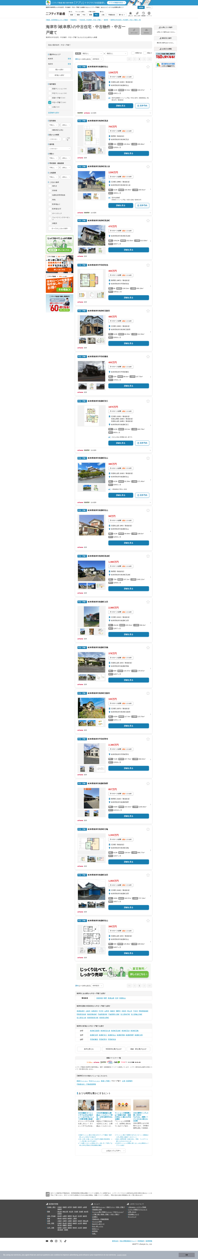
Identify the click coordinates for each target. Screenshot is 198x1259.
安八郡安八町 (81, 1018)
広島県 (60, 1223)
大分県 (80, 1228)
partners (46, 1255)
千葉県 (76, 1211)
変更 (69, 59)
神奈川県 (65, 1211)
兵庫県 (65, 1221)
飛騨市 (118, 1011)
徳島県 (85, 1223)
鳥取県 (70, 1223)
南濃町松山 (112, 1035)
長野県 (70, 1216)
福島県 (60, 1209)
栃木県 (86, 1211)
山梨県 (65, 1216)
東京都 (60, 1211)
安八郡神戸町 (125, 1014)
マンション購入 (97, 1212)
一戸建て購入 (96, 1214)
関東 (48, 1211)
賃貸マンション (100, 1207)
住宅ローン (95, 1229)
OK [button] (187, 1255)
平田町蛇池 (112, 1039)
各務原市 (94, 1011)
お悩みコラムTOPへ (113, 1151)
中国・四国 (50, 1223)
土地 (123, 1081)
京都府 (70, 1221)
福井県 (85, 1216)
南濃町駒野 (130, 1035)
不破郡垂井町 (102, 1014)
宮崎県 (85, 1228)
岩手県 (70, 1207)
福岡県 (60, 1228)
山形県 (85, 1207)
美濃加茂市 (81, 1011)
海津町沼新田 (95, 1031)
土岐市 (88, 1011)
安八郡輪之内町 (136, 1014)
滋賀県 (75, 1221)
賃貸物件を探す (53, 113)
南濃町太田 (139, 1035)
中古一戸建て (115, 1214)
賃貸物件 (129, 1081)
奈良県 (80, 1221)
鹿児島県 (60, 1230)
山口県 (80, 1223)
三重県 (75, 1218)
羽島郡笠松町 (81, 1014)
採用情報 (149, 1241)
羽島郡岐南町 (143, 1011)
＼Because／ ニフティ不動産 (137, 1207)
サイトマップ (132, 1217)
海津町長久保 (105, 1031)
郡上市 (129, 1011)
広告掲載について (133, 1214)
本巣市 (124, 1011)
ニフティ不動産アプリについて (137, 1209)
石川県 (80, 1216)
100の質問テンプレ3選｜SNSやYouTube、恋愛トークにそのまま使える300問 (140, 1117)
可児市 (101, 1011)
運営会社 (115, 1241)
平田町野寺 (103, 1039)
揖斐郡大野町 (104, 1018)
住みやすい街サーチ (98, 1224)
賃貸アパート (111, 1207)
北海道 (60, 1207)
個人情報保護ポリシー (128, 1241)
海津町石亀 (135, 1031)
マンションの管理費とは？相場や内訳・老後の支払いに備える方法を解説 (123, 1116)
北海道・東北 (51, 1207)
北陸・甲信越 (51, 1216)
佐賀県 (65, 1228)
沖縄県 (66, 1230)
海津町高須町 (116, 1031)
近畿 (48, 1221)
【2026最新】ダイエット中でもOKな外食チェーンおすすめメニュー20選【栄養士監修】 (86, 1116)
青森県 (65, 1207)
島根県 (75, 1223)
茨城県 (81, 1211)
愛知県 (60, 1218)
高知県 (70, 1225)
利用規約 (141, 1241)
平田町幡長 (94, 1039)
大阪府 (60, 1221)
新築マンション (82, 1081)
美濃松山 (122, 998)
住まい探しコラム (97, 1226)
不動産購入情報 (97, 1209)
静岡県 (70, 1218)
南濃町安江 (103, 1035)
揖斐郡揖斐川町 (92, 1018)
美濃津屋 (99, 998)
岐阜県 (65, 1218)
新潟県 (60, 1216)
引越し (94, 1233)
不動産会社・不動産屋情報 (86, 1084)
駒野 (105, 998)
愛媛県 (65, 1225)
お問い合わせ (132, 1212)
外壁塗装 (95, 1231)
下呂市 (135, 1011)
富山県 (75, 1216)
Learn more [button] (121, 1255)
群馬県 (60, 1214)
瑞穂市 (112, 1011)
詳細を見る (120, 106)
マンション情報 (97, 1221)
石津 (116, 998)
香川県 (60, 1225)
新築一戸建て (106, 1081)
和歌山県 (85, 1221)
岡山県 (65, 1223)
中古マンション (94, 1081)
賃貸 (93, 1207)
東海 (48, 1218)
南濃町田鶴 (121, 1035)
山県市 (106, 1011)
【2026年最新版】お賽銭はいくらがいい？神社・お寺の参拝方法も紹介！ (104, 1116)
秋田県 (80, 1207)
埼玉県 (71, 1211)
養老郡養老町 (92, 1014)
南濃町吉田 (94, 1035)
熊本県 (75, 1228)
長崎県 (70, 1228)
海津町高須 (126, 1031)
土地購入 (95, 1217)
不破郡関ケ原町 (114, 1014)
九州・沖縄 (50, 1228)
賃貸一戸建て (120, 1207)
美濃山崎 (111, 998)
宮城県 (75, 1207)
